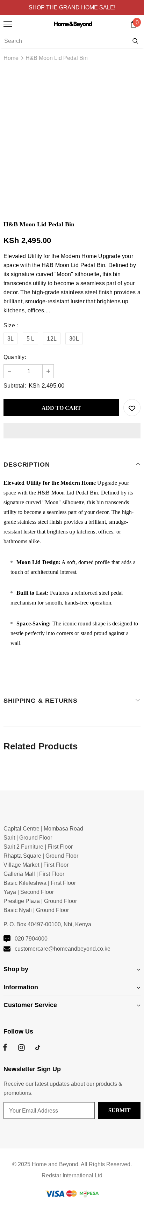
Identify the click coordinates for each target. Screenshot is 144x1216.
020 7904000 (31, 939)
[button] (72, 430)
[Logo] (74, 24)
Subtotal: (14, 386)
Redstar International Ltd (72, 1175)
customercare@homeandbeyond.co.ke (62, 949)
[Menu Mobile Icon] (7, 24)
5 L (31, 339)
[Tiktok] (37, 1047)
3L (10, 339)
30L (74, 339)
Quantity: (14, 357)
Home (11, 58)
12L (52, 339)
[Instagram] (21, 1047)
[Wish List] (132, 407)
